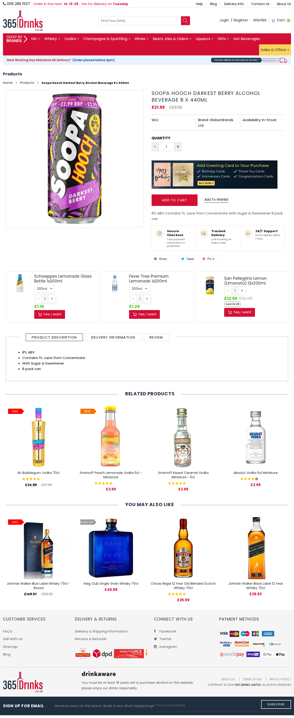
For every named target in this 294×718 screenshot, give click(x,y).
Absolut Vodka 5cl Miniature (256, 472)
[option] (38, 442)
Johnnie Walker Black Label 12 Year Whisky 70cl (255, 585)
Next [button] (283, 440)
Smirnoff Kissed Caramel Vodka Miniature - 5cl (183, 474)
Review (156, 337)
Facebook (167, 631)
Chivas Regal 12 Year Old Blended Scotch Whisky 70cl (183, 585)
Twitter (165, 638)
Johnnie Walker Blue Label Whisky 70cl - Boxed (38, 585)
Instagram (167, 646)
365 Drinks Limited (248, 685)
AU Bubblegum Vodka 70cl (38, 472)
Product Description (54, 337)
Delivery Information (113, 337)
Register (240, 20)
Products (12, 74)
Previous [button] (10, 440)
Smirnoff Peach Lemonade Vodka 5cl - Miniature (111, 474)
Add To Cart (174, 200)
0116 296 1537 (18, 3)
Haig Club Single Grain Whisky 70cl (111, 583)
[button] (38, 299)
